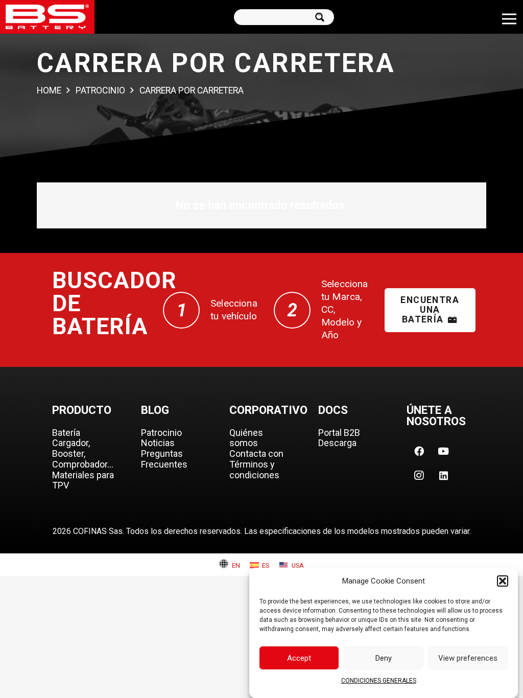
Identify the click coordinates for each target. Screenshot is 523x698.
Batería (66, 432)
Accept (299, 658)
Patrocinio (161, 432)
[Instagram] (419, 475)
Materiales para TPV (83, 480)
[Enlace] (47, 17)
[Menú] (509, 19)
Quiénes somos (246, 438)
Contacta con (256, 453)
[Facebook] (419, 451)
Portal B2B (339, 432)
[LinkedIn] (443, 475)
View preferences (467, 658)
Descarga (337, 442)
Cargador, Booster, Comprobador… (82, 453)
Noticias (158, 442)
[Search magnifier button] (323, 17)
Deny (383, 658)
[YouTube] (443, 451)
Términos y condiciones (254, 469)
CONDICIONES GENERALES (378, 680)
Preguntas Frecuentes (164, 459)
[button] (502, 581)
